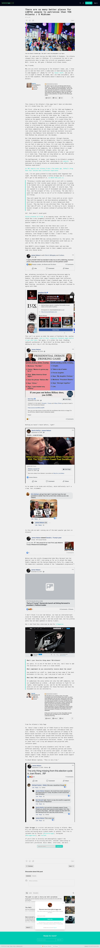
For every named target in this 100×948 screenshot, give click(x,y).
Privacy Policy (60, 923)
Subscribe (50, 919)
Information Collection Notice (50, 923)
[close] (63, 903)
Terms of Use (56, 922)
